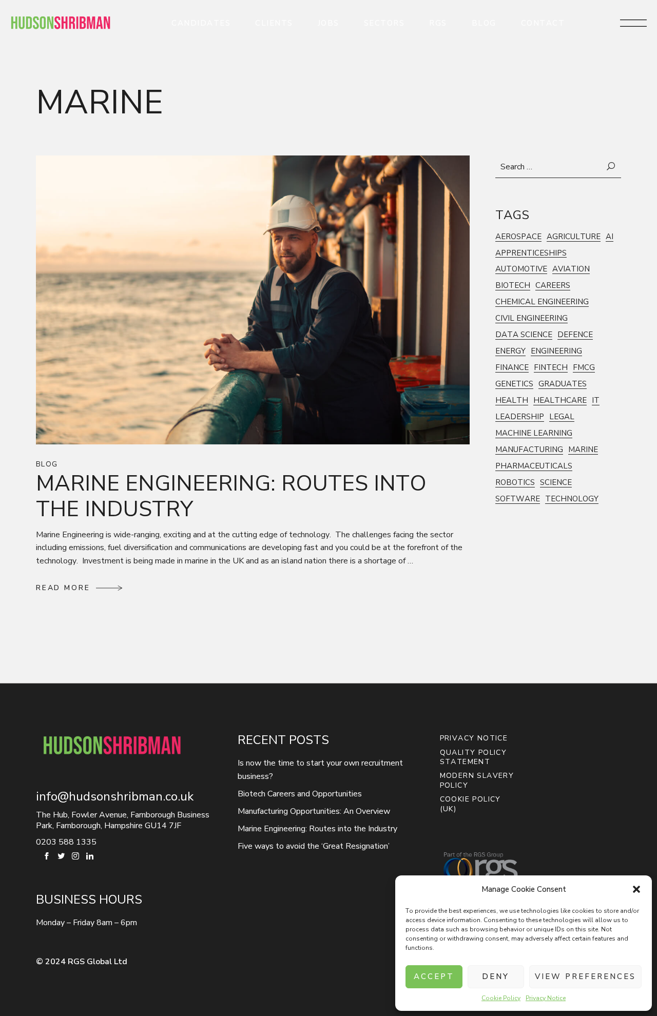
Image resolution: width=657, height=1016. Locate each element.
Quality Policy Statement (473, 757)
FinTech (551, 368)
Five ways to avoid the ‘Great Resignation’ (314, 846)
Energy (510, 351)
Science (556, 482)
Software (517, 499)
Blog (47, 464)
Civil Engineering (531, 318)
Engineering (556, 351)
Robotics (515, 482)
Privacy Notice (546, 998)
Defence (575, 335)
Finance (512, 368)
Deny (495, 976)
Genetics (514, 384)
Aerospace (518, 237)
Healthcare (560, 400)
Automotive (521, 269)
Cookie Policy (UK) (470, 804)
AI (609, 237)
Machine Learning (533, 433)
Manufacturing (529, 450)
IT (596, 400)
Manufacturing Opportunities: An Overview (314, 811)
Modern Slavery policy (477, 780)
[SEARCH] (611, 166)
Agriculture (574, 237)
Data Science (523, 335)
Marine (583, 450)
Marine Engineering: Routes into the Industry (231, 496)
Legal (561, 417)
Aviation (571, 269)
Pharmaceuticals (533, 466)
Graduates (562, 384)
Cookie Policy (500, 998)
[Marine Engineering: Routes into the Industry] (253, 299)
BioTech (512, 285)
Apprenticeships (531, 253)
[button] (636, 889)
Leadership (519, 417)
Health (511, 400)
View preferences (585, 976)
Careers (552, 285)
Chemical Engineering (542, 302)
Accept (434, 976)
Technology (571, 499)
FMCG (584, 368)
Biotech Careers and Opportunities (300, 793)
